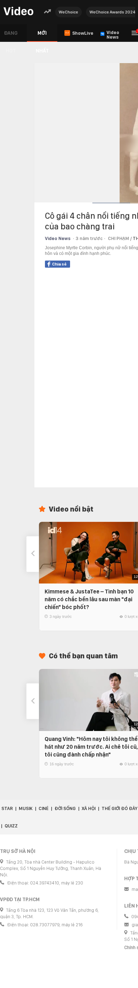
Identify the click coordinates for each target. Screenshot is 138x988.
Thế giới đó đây (119, 808)
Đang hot (11, 36)
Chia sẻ (59, 264)
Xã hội (89, 808)
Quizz (11, 825)
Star (7, 808)
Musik (26, 808)
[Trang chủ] (18, 11)
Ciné (43, 808)
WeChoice (68, 12)
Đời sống (65, 808)
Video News (57, 238)
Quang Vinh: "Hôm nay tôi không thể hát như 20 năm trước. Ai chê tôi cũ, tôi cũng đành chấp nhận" (91, 747)
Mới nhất (42, 36)
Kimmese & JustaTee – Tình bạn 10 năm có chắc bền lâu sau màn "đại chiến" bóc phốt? (89, 599)
